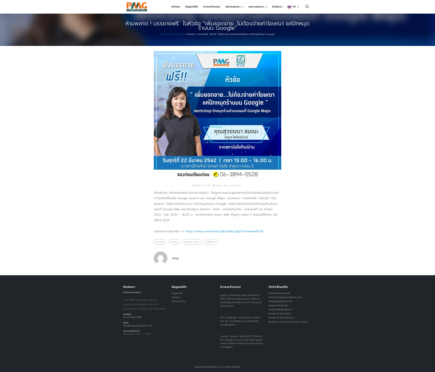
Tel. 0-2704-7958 (132, 317)
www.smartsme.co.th (279, 293)
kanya (218, 185)
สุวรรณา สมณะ (191, 241)
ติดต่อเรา (277, 7)
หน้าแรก (175, 7)
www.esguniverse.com (280, 301)
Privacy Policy (179, 301)
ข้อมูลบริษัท (191, 7)
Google (160, 241)
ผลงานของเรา (256, 7)
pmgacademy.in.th (278, 305)
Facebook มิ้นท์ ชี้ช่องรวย (281, 317)
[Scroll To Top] (429, 368)
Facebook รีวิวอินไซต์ (279, 313)
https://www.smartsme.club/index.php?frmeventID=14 (224, 231)
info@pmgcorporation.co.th (138, 325)
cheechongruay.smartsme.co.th (285, 297)
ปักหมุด (174, 241)
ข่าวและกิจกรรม (211, 7)
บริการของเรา (233, 7)
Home (163, 34)
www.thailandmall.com (280, 309)
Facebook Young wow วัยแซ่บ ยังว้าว (288, 321)
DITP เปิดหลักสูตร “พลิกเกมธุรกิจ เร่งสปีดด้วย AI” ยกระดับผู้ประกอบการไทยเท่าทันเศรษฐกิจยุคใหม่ (240, 321)
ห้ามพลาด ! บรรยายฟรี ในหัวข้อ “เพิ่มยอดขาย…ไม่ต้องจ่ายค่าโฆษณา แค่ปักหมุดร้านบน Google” (217, 25)
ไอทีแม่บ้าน (211, 241)
